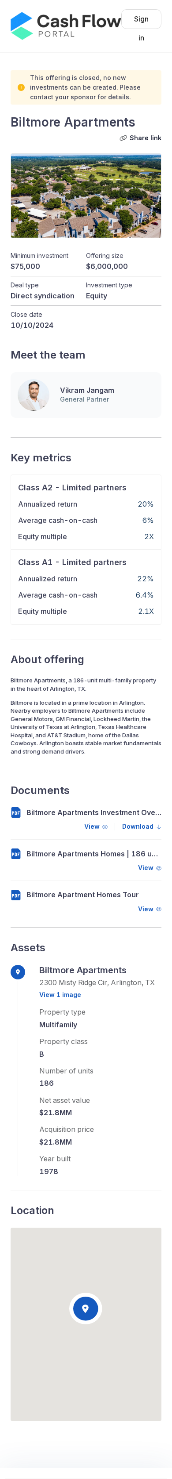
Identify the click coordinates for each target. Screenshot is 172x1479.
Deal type (25, 285)
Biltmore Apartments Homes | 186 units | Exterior (93, 854)
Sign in (141, 21)
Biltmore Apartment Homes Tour (82, 895)
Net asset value (64, 1100)
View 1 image (60, 994)
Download (137, 826)
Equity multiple (42, 536)
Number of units (66, 1070)
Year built (55, 1158)
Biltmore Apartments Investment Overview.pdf (93, 812)
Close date (26, 314)
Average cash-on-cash (57, 520)
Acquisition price (66, 1129)
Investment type (109, 285)
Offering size (104, 255)
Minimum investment (39, 255)
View (92, 826)
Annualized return (47, 504)
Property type (62, 1012)
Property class (63, 1041)
